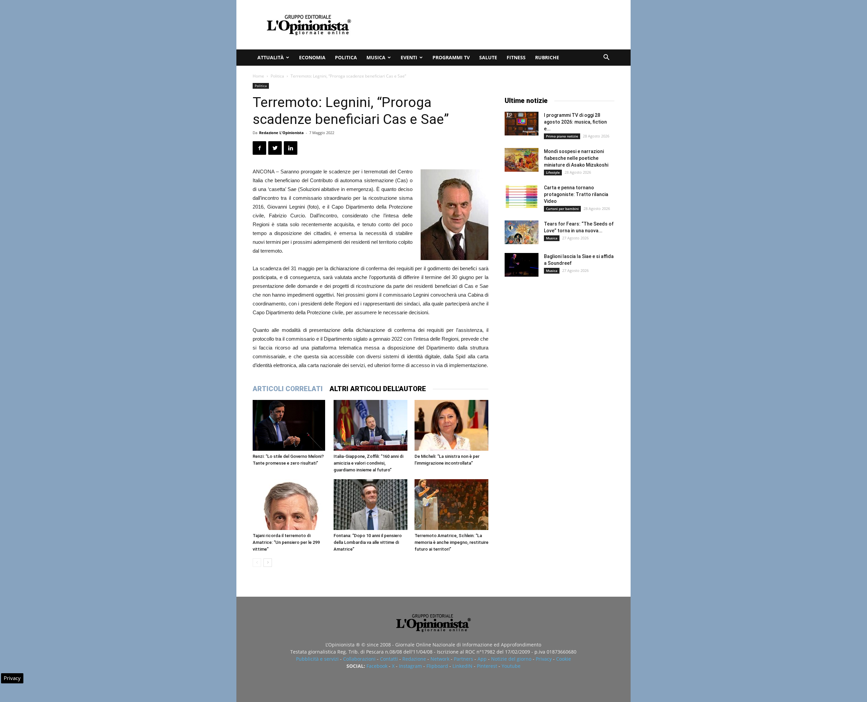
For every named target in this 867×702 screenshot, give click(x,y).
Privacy (544, 659)
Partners (463, 659)
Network (439, 659)
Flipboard (437, 666)
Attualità (270, 57)
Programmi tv (451, 57)
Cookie (563, 659)
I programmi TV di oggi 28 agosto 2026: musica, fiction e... (575, 121)
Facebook (376, 666)
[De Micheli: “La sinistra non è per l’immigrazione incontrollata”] (451, 425)
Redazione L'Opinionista (281, 132)
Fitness (516, 57)
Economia (312, 57)
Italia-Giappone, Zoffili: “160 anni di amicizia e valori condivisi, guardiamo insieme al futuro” (368, 463)
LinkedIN (462, 666)
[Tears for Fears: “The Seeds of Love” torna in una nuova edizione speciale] (521, 232)
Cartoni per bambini (562, 208)
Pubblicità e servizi (317, 659)
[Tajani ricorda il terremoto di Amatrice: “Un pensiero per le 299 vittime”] (289, 504)
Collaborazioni (359, 659)
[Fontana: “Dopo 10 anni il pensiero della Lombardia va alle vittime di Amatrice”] (370, 504)
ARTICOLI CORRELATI (288, 389)
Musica (375, 57)
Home (258, 76)
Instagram (410, 666)
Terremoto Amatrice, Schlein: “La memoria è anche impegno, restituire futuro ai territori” (451, 542)
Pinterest (487, 666)
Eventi (409, 57)
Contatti (389, 659)
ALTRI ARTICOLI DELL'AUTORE (378, 389)
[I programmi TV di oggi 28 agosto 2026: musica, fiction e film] (521, 123)
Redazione (414, 659)
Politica (346, 57)
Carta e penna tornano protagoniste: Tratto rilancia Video (576, 194)
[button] (606, 58)
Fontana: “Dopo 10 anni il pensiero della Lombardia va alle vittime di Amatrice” (368, 542)
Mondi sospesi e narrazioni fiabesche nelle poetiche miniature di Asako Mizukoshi (576, 158)
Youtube (511, 666)
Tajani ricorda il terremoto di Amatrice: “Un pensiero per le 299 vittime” (286, 542)
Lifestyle (553, 172)
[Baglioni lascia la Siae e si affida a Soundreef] (521, 265)
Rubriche (547, 57)
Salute (488, 57)
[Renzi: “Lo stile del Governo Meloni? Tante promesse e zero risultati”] (289, 425)
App (482, 659)
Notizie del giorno (511, 659)
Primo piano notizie (562, 136)
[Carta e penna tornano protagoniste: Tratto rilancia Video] (521, 196)
